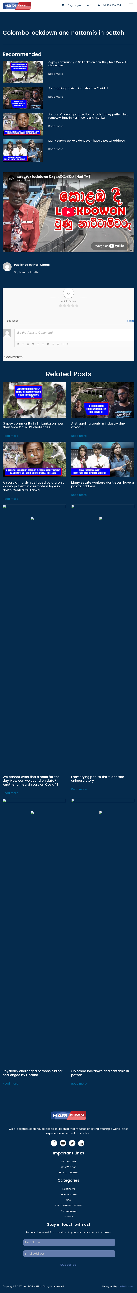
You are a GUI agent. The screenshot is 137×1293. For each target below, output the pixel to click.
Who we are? (68, 1161)
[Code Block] (52, 344)
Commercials (69, 1211)
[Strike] (33, 344)
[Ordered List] (37, 344)
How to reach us (68, 1172)
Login (130, 320)
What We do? (68, 1167)
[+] (68, 344)
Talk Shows (68, 1189)
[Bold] (18, 344)
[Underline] (28, 344)
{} (62, 344)
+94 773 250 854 (111, 5)
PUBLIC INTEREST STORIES (69, 1205)
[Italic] (23, 344)
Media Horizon (126, 1286)
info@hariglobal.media (79, 5)
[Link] (57, 344)
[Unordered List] (42, 344)
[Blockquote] (47, 344)
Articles (68, 1216)
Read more (10, 436)
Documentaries (69, 1194)
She (68, 1200)
